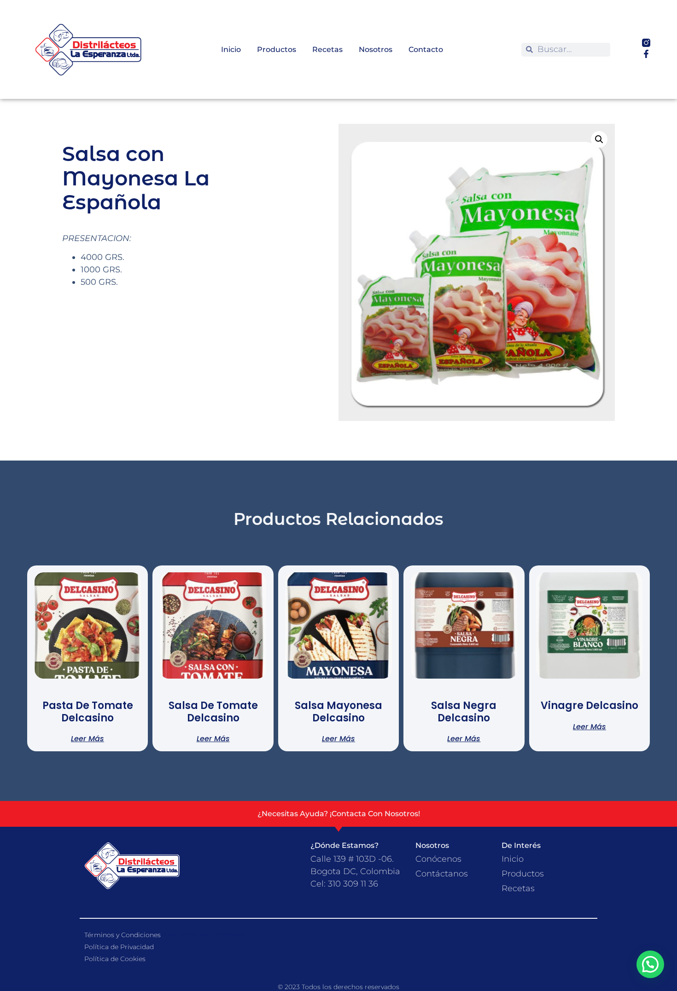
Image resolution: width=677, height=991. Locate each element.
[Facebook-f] (646, 54)
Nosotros (375, 49)
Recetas (327, 49)
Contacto (426, 49)
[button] (599, 139)
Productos (276, 49)
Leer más (87, 738)
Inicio (231, 49)
